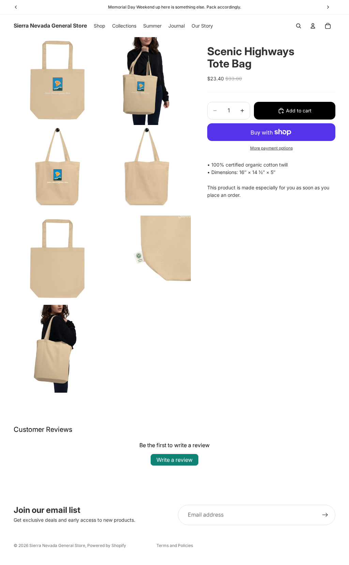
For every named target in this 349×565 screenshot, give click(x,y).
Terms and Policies (174, 545)
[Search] (298, 25)
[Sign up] (325, 515)
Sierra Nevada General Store (57, 545)
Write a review (174, 459)
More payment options (271, 148)
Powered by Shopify (106, 545)
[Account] (312, 25)
